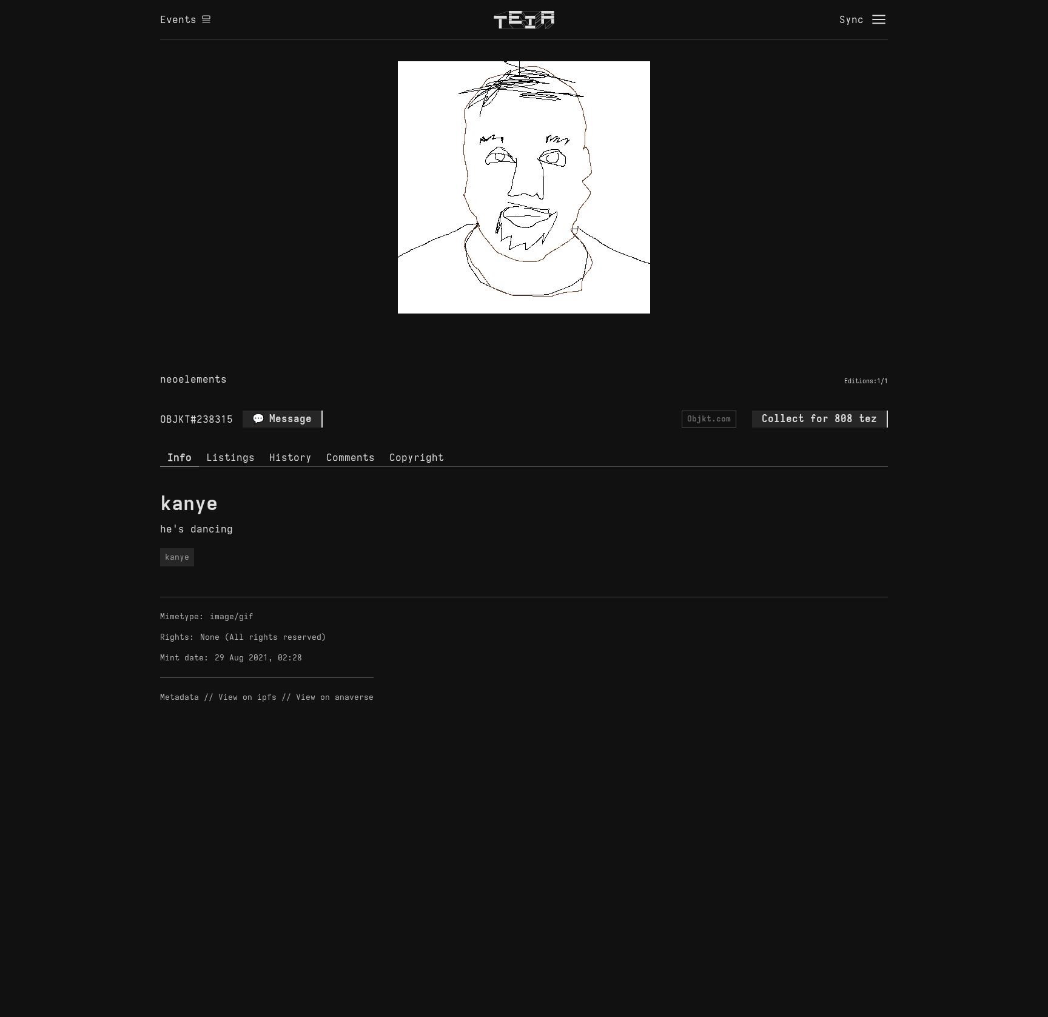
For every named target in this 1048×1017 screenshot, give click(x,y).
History (290, 457)
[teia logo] (524, 19)
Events (178, 19)
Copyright (416, 457)
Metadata (179, 697)
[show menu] (879, 19)
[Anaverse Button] (538, 327)
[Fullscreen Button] (510, 327)
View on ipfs (247, 697)
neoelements (193, 379)
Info (179, 457)
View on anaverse (335, 697)
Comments (350, 457)
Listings (230, 457)
